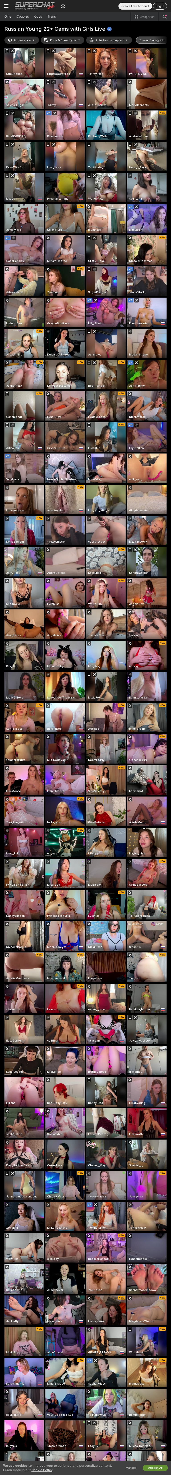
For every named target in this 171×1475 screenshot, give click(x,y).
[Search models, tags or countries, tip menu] (165, 16)
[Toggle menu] (6, 6)
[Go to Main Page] (34, 6)
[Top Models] (63, 6)
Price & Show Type (63, 40)
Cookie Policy (41, 1470)
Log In (160, 6)
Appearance (22, 40)
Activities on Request (110, 40)
